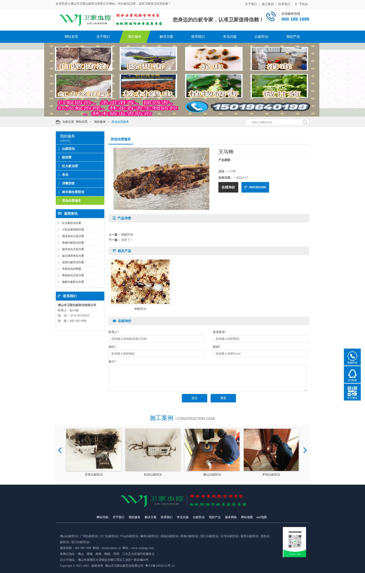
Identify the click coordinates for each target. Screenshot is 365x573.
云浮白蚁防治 (229, 536)
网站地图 (247, 517)
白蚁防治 (261, 36)
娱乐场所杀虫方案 (73, 255)
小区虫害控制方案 (73, 229)
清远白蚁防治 (169, 536)
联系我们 (284, 4)
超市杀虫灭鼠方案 (73, 249)
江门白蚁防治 (109, 536)
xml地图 (261, 517)
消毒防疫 (68, 183)
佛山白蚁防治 (69, 536)
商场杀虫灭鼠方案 (73, 275)
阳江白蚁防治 (209, 536)
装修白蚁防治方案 (73, 242)
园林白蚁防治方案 (73, 281)
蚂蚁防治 (127, 234)
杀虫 (65, 174)
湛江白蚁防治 (80, 542)
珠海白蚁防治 (189, 536)
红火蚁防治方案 (71, 223)
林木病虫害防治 (73, 192)
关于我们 (251, 4)
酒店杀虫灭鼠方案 (73, 236)
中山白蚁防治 (129, 536)
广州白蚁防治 (89, 536)
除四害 (67, 157)
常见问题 (230, 36)
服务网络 (231, 517)
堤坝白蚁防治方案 (73, 262)
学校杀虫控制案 (71, 268)
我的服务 (135, 36)
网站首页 (71, 36)
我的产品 (293, 36)
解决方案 (166, 36)
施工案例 (268, 4)
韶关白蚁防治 (249, 536)
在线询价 (228, 187)
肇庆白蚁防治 (149, 536)
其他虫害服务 (120, 121)
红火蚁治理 (70, 166)
